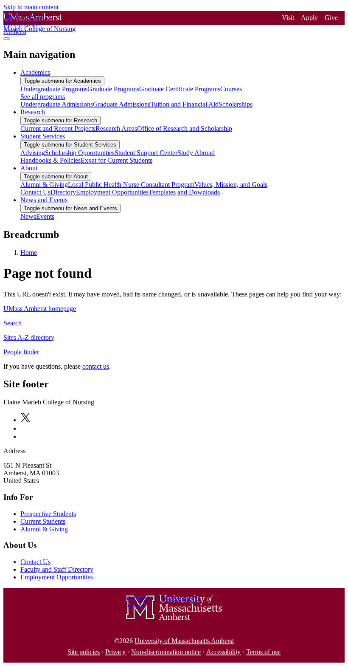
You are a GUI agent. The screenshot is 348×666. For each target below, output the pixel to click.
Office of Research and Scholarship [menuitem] (184, 128)
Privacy (115, 651)
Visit (288, 17)
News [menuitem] (28, 216)
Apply (309, 17)
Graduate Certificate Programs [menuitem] (179, 89)
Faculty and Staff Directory (56, 569)
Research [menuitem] (32, 112)
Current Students (42, 521)
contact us (95, 366)
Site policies (83, 651)
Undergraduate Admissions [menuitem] (56, 104)
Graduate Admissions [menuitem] (121, 104)
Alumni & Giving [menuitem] (44, 184)
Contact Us (35, 561)
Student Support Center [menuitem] (146, 152)
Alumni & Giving (44, 529)
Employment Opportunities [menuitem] (112, 192)
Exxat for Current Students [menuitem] (116, 160)
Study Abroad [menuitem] (196, 152)
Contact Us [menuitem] (35, 192)
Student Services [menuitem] (42, 136)
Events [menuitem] (45, 216)
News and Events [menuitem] (43, 199)
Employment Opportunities (56, 577)
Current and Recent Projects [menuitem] (57, 128)
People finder (21, 352)
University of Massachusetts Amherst (184, 640)
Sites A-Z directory (28, 337)
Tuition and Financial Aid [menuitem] (184, 104)
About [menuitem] (28, 168)
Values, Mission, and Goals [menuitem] (230, 184)
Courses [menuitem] (231, 89)
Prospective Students (48, 513)
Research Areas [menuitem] (116, 128)
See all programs (42, 96)
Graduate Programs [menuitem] (113, 89)
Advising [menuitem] (32, 152)
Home (28, 252)
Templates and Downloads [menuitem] (184, 192)
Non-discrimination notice (166, 651)
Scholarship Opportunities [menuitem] (80, 152)
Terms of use (263, 651)
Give (331, 17)
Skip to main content (31, 7)
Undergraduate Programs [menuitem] (53, 89)
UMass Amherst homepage (39, 308)
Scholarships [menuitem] (236, 104)
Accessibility (223, 651)
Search (12, 323)
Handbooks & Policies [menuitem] (50, 160)
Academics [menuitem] (35, 72)
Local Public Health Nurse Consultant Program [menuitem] (131, 184)
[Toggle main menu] (6, 38)
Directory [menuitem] (63, 192)
